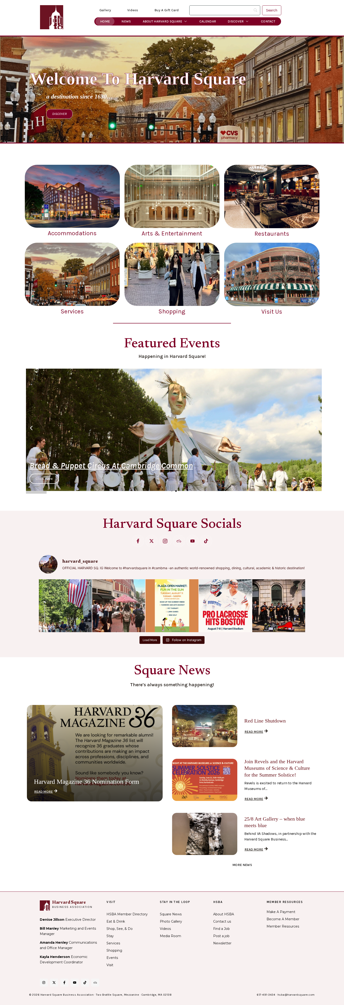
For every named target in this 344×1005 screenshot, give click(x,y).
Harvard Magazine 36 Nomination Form (86, 781)
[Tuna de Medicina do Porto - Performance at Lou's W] (278, 605)
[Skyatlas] (179, 541)
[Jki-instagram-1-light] (165, 541)
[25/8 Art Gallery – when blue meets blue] (204, 834)
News (126, 21)
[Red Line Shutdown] (204, 726)
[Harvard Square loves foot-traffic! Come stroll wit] (118, 605)
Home (105, 21)
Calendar (207, 21)
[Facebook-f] (138, 541)
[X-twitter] (151, 541)
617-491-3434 (266, 994)
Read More (43, 792)
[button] (31, 428)
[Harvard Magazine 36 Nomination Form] (95, 753)
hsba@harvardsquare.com (296, 994)
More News (242, 865)
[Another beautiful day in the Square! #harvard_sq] (65, 605)
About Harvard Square (162, 21)
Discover (236, 21)
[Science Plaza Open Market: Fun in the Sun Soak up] (172, 605)
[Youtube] (192, 541)
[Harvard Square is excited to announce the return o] (225, 605)
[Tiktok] (206, 541)
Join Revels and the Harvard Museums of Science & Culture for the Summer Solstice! (277, 768)
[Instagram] (44, 983)
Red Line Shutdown (265, 721)
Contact (268, 21)
